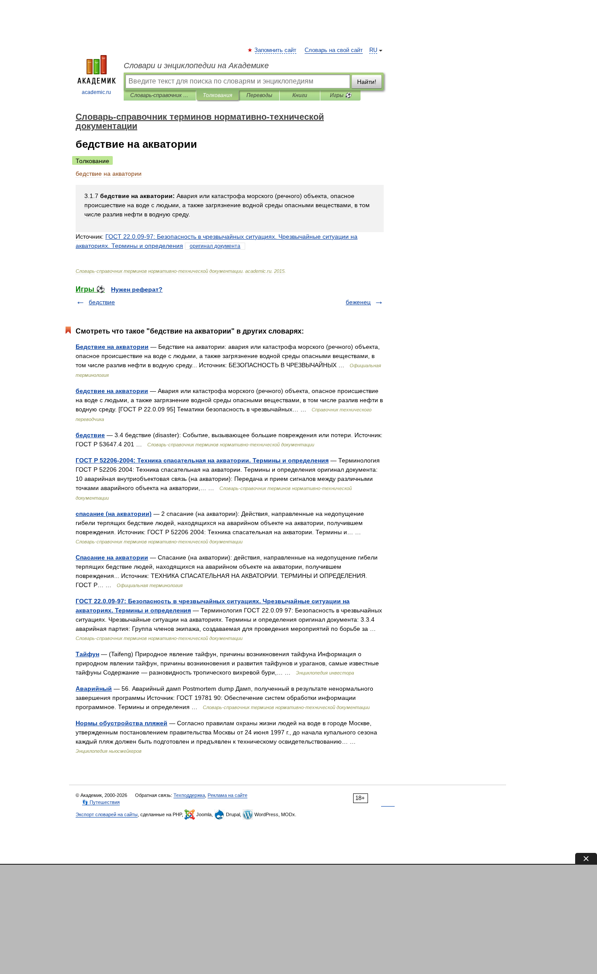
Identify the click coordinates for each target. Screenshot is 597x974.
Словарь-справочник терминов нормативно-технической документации (159, 95)
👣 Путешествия (101, 802)
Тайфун (87, 653)
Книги (299, 95)
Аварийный (94, 688)
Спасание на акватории (112, 557)
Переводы (259, 95)
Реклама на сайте (227, 795)
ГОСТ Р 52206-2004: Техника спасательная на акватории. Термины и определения (202, 460)
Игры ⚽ (340, 95)
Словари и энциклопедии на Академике (196, 65)
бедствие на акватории (112, 390)
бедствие (102, 302)
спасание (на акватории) (114, 513)
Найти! (366, 81)
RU (373, 50)
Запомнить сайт (275, 50)
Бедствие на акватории (112, 346)
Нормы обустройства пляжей (121, 723)
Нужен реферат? (137, 289)
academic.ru (96, 92)
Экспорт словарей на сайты (107, 814)
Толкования (217, 95)
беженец (358, 302)
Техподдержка (189, 795)
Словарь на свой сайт (334, 50)
